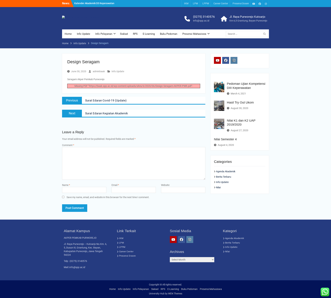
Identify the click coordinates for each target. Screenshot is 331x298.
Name (66, 185)
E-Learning (149, 33)
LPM (195, 3)
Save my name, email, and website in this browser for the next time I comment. (108, 197)
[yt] (253, 3)
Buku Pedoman (168, 33)
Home (68, 33)
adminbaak (99, 71)
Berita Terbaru (223, 176)
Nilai (218, 187)
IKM (186, 3)
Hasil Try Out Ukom (240, 102)
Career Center (220, 3)
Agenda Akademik (225, 171)
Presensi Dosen (241, 3)
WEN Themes (175, 293)
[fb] (260, 3)
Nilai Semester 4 (225, 139)
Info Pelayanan (103, 33)
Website (165, 185)
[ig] (266, 3)
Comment (68, 145)
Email (115, 185)
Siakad (124, 33)
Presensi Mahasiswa (194, 33)
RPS (135, 33)
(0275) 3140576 (204, 16)
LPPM (205, 3)
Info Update (83, 33)
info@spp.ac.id (201, 20)
